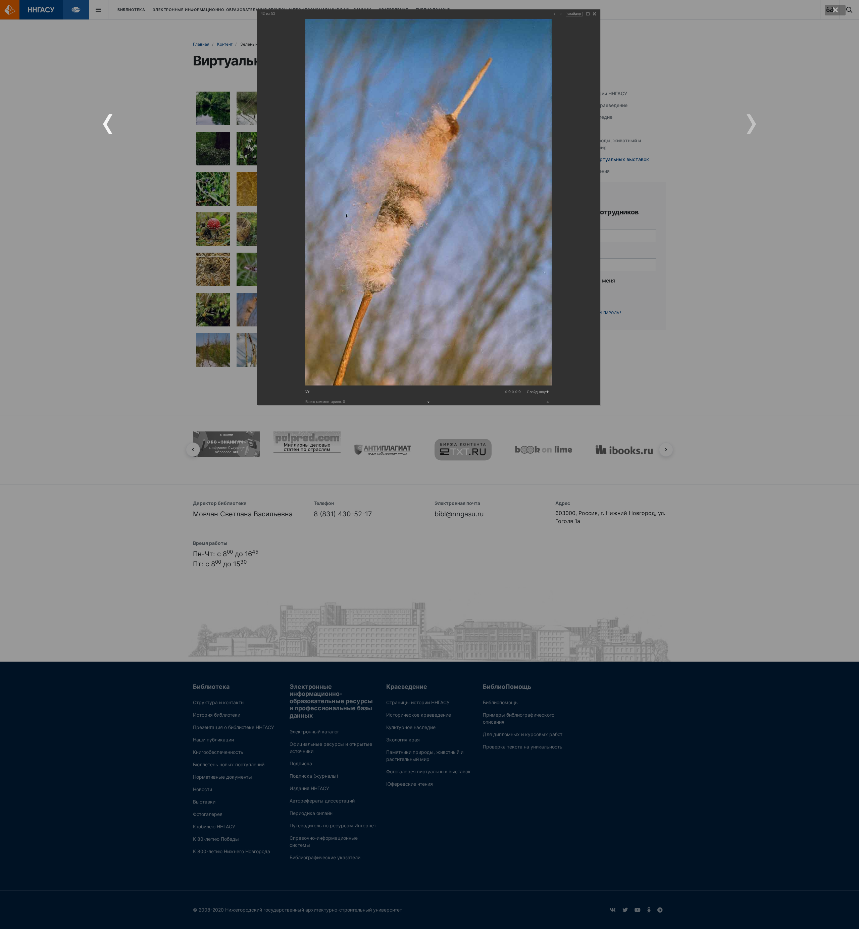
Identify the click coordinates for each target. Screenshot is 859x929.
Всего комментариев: (325, 402)
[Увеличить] (588, 14)
